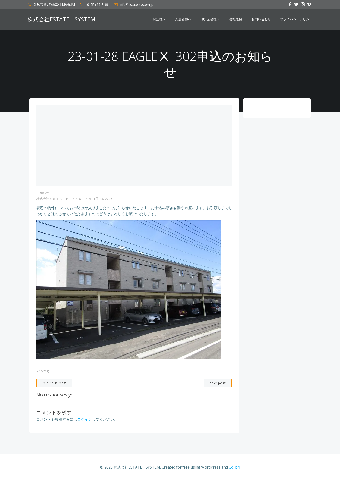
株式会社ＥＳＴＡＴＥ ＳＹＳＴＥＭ (63, 198)
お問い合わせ (261, 19)
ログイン (84, 419)
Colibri (234, 467)
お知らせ (42, 192)
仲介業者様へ (210, 19)
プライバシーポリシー (296, 19)
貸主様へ (159, 19)
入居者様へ (183, 19)
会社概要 (235, 19)
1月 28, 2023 (102, 198)
